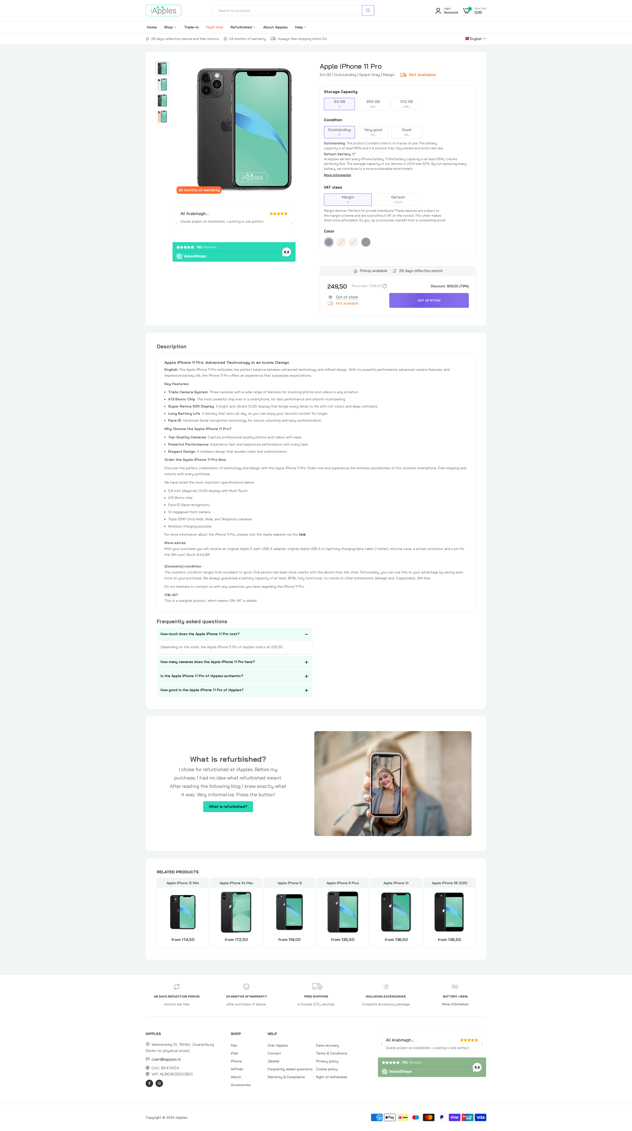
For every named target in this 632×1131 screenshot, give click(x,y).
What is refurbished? (228, 806)
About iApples (275, 27)
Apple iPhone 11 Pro (351, 66)
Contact (274, 1053)
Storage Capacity (340, 92)
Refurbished (242, 27)
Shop (169, 27)
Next (475, 913)
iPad (234, 1053)
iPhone (236, 1061)
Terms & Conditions (331, 1053)
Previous (157, 913)
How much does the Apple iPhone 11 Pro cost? (199, 634)
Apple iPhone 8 (289, 883)
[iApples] (163, 10)
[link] (199, 899)
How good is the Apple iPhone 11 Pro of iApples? (201, 690)
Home (152, 27)
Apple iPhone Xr (396, 883)
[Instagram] (159, 1083)
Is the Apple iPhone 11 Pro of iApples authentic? (201, 676)
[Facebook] (149, 1083)
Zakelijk (273, 1061)
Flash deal (214, 27)
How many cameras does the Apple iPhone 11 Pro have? (207, 662)
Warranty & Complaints (286, 1077)
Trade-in (191, 27)
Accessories (241, 1085)
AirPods (237, 1069)
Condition (333, 120)
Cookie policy (326, 1069)
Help (299, 27)
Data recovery (327, 1045)
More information (337, 175)
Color (329, 231)
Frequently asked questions (290, 1069)
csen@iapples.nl (166, 1059)
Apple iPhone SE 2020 (449, 883)
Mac (234, 1045)
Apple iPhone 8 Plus (343, 883)
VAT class (333, 187)
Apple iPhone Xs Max (236, 883)
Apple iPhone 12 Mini (183, 883)
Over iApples (278, 1045)
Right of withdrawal (331, 1077)
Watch (236, 1077)
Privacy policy (327, 1061)
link (302, 534)
